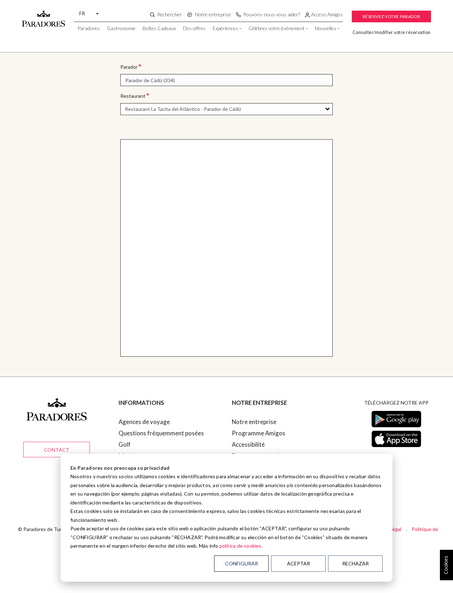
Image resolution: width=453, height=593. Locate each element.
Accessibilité (248, 444)
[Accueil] (43, 15)
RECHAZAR (355, 563)
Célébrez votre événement (276, 28)
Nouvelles (325, 28)
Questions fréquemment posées (161, 433)
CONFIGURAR (241, 563)
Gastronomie (121, 28)
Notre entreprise (254, 421)
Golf (125, 444)
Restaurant (132, 96)
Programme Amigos (258, 433)
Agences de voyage (144, 421)
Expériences (225, 28)
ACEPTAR (298, 563)
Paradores (89, 28)
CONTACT (56, 450)
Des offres (194, 28)
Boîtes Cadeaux (159, 28)
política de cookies (240, 546)
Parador (129, 67)
